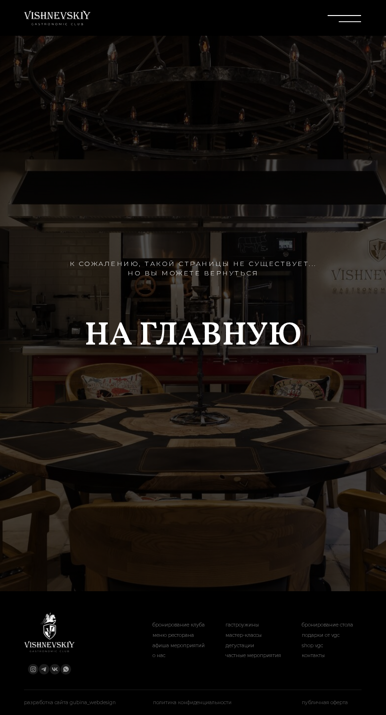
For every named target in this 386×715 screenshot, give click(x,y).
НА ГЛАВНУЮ (193, 416)
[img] (56, 17)
